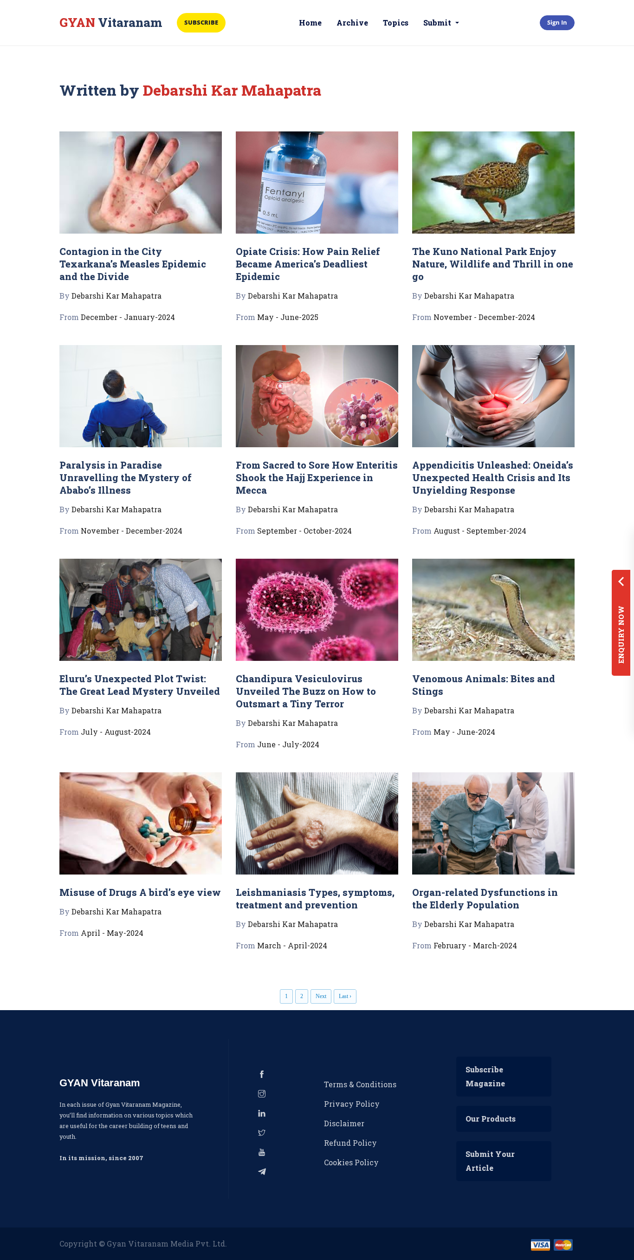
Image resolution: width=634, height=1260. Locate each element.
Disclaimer (344, 1123)
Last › (345, 996)
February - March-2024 (475, 945)
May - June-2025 (287, 317)
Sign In (557, 22)
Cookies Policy (351, 1162)
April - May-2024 (112, 933)
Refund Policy (350, 1143)
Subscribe (201, 22)
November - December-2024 (484, 317)
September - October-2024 (304, 530)
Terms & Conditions (360, 1084)
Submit (438, 22)
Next (321, 996)
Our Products (491, 1118)
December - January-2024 (128, 317)
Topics (395, 22)
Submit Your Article (490, 1161)
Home (310, 22)
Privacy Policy (352, 1104)
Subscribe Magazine (485, 1076)
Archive (352, 22)
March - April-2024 (292, 945)
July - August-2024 (116, 732)
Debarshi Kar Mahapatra (116, 295)
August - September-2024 (479, 530)
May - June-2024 (464, 732)
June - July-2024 (288, 744)
